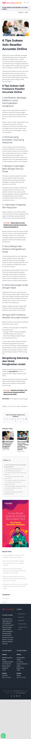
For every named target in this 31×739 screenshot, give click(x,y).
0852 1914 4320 (6, 677)
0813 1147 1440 (21, 677)
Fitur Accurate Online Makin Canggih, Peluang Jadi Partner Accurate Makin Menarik (13, 563)
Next (26, 12)
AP (22, 691)
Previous (21, 12)
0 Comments (24, 406)
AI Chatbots (6, 598)
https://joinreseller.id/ (21, 693)
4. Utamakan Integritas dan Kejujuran (15, 480)
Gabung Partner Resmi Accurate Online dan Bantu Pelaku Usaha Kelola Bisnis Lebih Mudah (15, 586)
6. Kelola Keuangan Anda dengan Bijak (15, 486)
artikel (18, 406)
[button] (3, 441)
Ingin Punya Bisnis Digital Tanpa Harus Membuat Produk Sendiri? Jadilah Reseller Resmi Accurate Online (15, 578)
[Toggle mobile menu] (28, 2)
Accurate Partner (16, 691)
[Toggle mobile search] (25, 2)
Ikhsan (5, 406)
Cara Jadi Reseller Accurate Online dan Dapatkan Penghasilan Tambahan (8, 445)
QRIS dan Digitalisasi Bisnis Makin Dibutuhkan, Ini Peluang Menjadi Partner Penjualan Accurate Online (14, 571)
